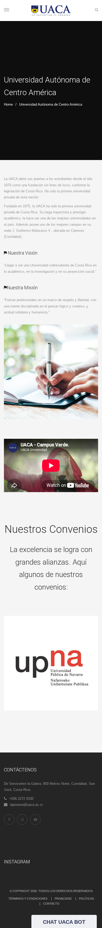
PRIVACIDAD (63, 898)
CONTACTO (51, 903)
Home (8, 104)
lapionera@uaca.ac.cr (26, 805)
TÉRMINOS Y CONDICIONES (27, 898)
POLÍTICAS (86, 898)
